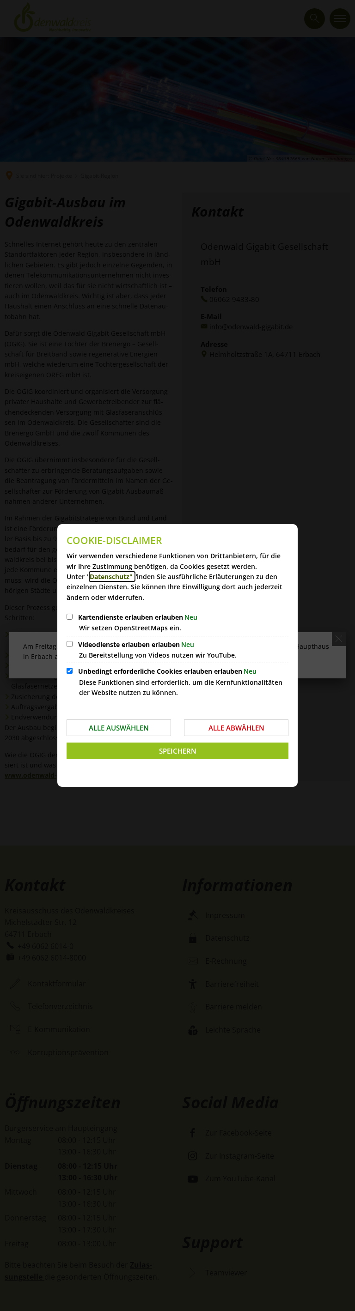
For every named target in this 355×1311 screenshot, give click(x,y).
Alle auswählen (119, 727)
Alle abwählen (236, 727)
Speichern (177, 750)
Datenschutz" (112, 576)
